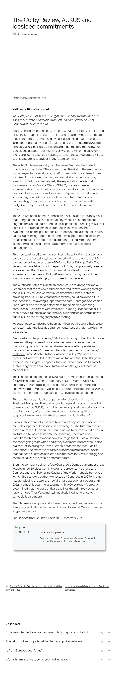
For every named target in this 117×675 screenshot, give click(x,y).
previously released (91, 266)
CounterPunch (45, 518)
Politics (42, 97)
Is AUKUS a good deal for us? (24, 650)
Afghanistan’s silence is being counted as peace (37, 659)
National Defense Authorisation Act (47, 216)
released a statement (48, 305)
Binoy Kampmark (29, 97)
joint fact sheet (28, 377)
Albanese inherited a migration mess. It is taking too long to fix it (47, 632)
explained (19, 354)
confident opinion (36, 464)
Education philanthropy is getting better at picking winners (44, 641)
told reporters (83, 285)
